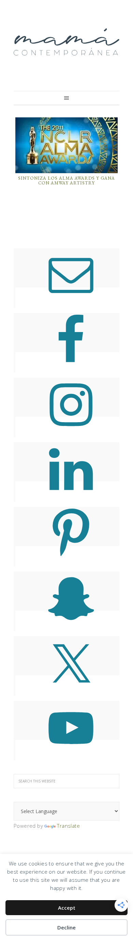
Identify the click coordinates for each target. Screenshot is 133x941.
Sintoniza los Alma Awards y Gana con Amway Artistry (66, 180)
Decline (66, 927)
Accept (66, 907)
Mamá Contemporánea (66, 42)
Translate (68, 825)
